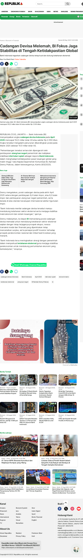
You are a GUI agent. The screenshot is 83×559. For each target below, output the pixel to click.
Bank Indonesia (46, 156)
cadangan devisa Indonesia (32, 137)
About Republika (5, 533)
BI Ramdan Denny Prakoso (40, 282)
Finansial (4, 16)
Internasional (4, 517)
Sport (33, 514)
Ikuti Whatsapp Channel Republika (30, 265)
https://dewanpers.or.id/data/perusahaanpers (17, 547)
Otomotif (34, 16)
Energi (12, 16)
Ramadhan (19, 523)
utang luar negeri (19, 153)
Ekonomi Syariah (18, 11)
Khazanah (3, 511)
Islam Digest (36, 511)
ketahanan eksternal (27, 243)
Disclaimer (3, 536)
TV (1, 523)
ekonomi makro (64, 277)
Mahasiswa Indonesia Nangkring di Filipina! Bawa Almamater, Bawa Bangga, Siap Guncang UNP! (48, 179)
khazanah (39, 11)
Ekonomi (8, 40)
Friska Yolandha (20, 59)
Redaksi (19, 533)
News (2, 514)
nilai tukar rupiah (17, 156)
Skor (33, 508)
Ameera (2, 508)
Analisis (18, 514)
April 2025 (38, 277)
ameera (4, 11)
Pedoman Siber (37, 533)
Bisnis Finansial (37, 517)
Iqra (17, 511)
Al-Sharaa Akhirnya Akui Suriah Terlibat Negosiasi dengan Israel (28, 178)
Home (2, 40)
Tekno (18, 517)
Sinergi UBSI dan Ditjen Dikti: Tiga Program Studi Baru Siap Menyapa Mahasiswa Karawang (9, 180)
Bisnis (18, 16)
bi (52, 282)
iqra (48, 11)
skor (30, 11)
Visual (18, 520)
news (55, 11)
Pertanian (25, 16)
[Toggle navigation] (2, 4)
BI (27, 219)
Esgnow (3, 520)
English (34, 520)
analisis (64, 11)
